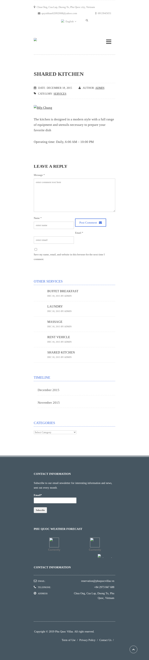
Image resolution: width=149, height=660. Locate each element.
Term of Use (70, 640)
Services (60, 93)
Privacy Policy (89, 640)
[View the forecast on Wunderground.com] (106, 556)
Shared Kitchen (61, 352)
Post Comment (88, 222)
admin (99, 87)
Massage (54, 321)
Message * (39, 175)
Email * (79, 232)
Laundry (55, 306)
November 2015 (49, 402)
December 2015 (48, 390)
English (69, 21)
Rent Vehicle (58, 337)
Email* (38, 495)
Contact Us (107, 640)
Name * (38, 218)
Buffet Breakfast (62, 291)
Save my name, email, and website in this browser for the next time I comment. (69, 257)
